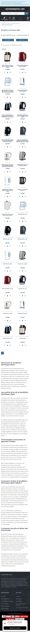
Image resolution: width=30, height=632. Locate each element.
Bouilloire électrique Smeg (8, 35)
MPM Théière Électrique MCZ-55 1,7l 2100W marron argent (22, 116)
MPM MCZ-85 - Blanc (22, 313)
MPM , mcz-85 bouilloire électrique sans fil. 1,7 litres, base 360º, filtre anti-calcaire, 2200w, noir (22, 141)
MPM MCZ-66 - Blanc (7, 263)
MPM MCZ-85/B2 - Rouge (7, 288)
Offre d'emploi (4, 603)
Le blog (18, 596)
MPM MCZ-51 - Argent (22, 263)
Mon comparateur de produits (21, 604)
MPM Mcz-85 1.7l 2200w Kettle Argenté (23, 91)
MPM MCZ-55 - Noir (22, 288)
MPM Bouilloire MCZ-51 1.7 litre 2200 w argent (22, 165)
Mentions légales (5, 606)
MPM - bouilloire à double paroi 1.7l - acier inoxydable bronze (7, 66)
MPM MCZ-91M (22, 338)
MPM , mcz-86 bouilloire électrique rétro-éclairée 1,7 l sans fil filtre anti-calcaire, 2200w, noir (7, 116)
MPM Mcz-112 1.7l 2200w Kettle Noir (22, 190)
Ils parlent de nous (5, 598)
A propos (3, 596)
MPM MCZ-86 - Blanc (22, 214)
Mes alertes (19, 601)
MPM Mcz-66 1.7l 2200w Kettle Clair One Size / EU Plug (7, 190)
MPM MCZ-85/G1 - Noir (22, 239)
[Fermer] (25, 622)
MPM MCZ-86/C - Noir (7, 338)
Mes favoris (19, 598)
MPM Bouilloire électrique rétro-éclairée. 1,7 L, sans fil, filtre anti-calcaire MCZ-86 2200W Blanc (7, 92)
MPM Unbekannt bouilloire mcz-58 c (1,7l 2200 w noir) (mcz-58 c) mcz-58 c (7, 140)
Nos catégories (4, 608)
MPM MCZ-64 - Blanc (7, 313)
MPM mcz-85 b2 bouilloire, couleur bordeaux (22, 66)
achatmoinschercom (15, 8)
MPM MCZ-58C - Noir (7, 239)
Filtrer (8, 40)
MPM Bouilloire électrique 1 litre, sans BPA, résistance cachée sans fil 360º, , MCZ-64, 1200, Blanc (8, 166)
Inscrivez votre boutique (22, 607)
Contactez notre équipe (6, 601)
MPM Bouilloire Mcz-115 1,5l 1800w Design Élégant (7, 215)
